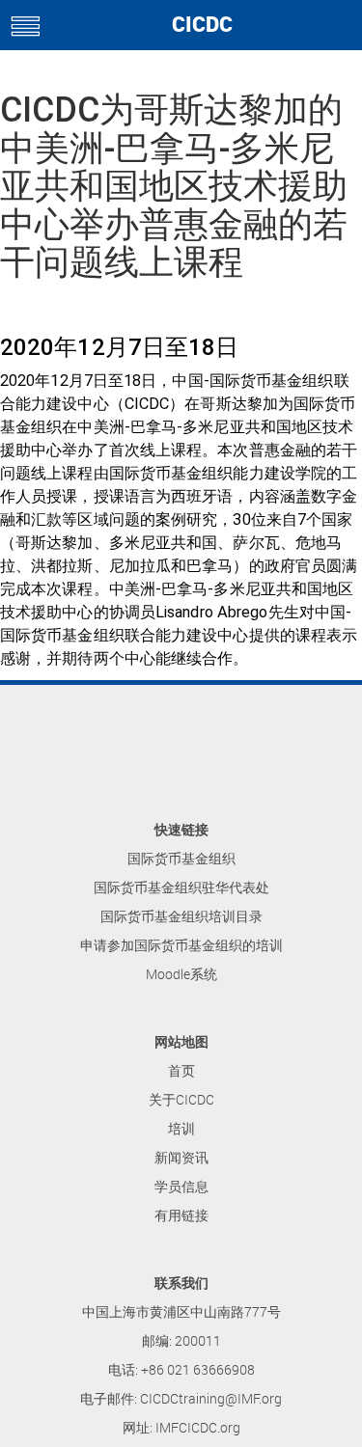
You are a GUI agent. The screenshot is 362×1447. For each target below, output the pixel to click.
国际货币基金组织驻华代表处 (181, 887)
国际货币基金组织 (181, 858)
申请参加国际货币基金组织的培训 (181, 945)
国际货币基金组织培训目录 (181, 916)
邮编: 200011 (181, 1340)
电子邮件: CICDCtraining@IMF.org (181, 1398)
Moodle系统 (181, 974)
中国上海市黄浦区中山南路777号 (181, 1311)
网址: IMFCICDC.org (181, 1427)
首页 (181, 1070)
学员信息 (181, 1186)
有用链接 (181, 1215)
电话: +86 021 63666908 (181, 1369)
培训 (181, 1128)
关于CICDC (181, 1099)
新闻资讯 (181, 1157)
